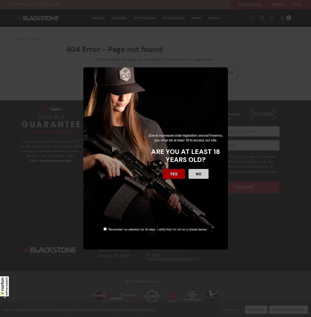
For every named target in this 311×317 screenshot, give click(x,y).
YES (174, 173)
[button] (4, 287)
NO (198, 173)
